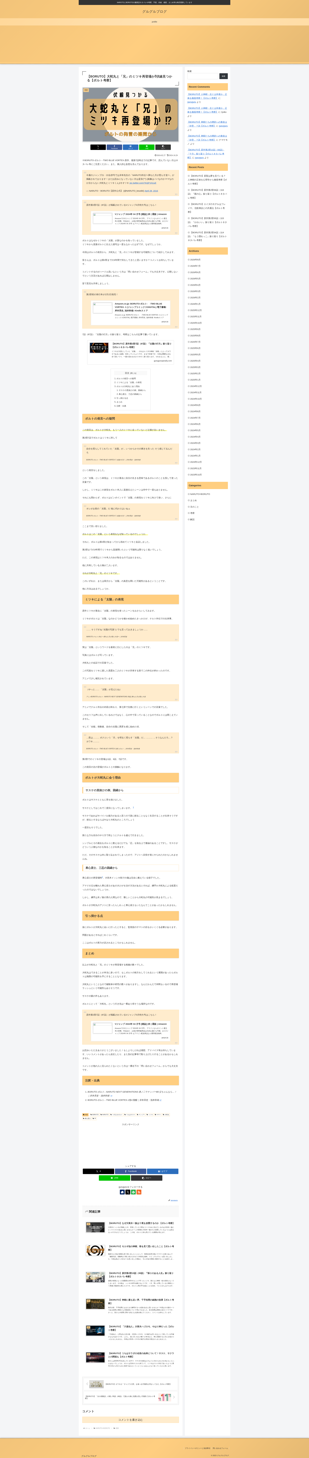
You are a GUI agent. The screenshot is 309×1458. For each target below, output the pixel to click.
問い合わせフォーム (220, 1448)
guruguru (191, 102)
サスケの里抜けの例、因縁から (132, 390)
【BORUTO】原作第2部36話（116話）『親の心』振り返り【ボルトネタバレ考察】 (207, 194)
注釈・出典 (121, 406)
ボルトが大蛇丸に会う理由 (128, 386)
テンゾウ (142, 1115)
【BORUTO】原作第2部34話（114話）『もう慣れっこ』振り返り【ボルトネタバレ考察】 (207, 236)
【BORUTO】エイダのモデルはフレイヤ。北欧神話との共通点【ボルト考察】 (207, 208)
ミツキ (150, 1115)
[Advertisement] (154, 45)
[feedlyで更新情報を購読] (133, 1192)
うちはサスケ (130, 1115)
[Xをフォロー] (127, 1192)
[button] (163, 147)
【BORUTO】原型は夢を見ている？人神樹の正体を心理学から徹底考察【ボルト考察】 (207, 180)
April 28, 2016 (151, 191)
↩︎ (111, 1095)
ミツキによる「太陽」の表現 (129, 382)
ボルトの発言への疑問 (126, 378)
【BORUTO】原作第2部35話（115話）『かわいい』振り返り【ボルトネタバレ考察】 (207, 222)
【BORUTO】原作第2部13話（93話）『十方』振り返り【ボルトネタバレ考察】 (205, 154)
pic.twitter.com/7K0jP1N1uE (143, 183)
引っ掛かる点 (122, 398)
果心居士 (88, 1118)
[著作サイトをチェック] (122, 1192)
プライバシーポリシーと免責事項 (197, 1448)
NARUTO (105, 1115)
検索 (189, 71)
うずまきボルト (117, 1115)
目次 (127, 373)
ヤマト (159, 1115)
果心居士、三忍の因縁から (130, 394)
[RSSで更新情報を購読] (139, 1192)
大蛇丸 (167, 1115)
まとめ (119, 402)
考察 (86, 1115)
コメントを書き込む (130, 1419)
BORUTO (95, 1115)
